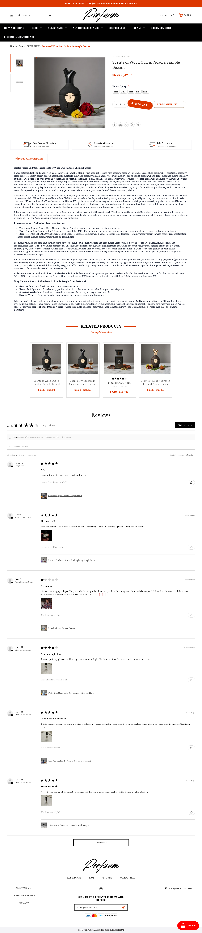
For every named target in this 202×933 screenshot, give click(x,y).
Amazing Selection (104, 143)
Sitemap (120, 930)
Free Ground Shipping (44, 143)
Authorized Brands (86, 27)
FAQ (91, 877)
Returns (107, 877)
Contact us (23, 887)
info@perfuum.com (180, 888)
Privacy (24, 903)
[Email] (120, 124)
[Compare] (57, 364)
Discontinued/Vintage (19, 36)
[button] (58, 425)
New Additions (14, 27)
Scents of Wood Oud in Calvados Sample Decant (83, 382)
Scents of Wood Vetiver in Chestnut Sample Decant (155, 382)
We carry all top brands (103, 146)
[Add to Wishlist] (57, 356)
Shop (35, 27)
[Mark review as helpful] (191, 482)
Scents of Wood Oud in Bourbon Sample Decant (46, 382)
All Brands (55, 27)
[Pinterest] (138, 124)
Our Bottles (127, 877)
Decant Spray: (121, 86)
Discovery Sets (161, 27)
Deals (137, 27)
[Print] (126, 124)
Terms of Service (23, 895)
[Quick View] (57, 349)
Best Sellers (117, 27)
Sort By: (173, 454)
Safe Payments (164, 143)
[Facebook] (114, 124)
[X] (132, 124)
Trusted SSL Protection (166, 146)
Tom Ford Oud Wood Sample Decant (119, 384)
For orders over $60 (41, 146)
